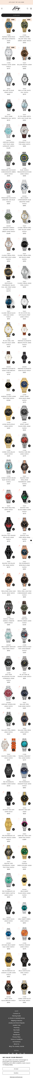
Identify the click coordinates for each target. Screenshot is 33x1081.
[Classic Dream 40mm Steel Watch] (24, 272)
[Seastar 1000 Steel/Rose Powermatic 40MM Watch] (24, 466)
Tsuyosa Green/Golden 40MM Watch (24, 865)
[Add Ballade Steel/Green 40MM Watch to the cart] (13, 724)
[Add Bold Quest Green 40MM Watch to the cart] (29, 913)
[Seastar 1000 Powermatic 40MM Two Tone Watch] (8, 852)
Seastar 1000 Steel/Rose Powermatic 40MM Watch (24, 481)
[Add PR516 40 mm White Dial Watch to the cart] (29, 84)
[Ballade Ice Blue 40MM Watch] (8, 79)
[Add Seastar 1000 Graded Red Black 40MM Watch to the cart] (13, 529)
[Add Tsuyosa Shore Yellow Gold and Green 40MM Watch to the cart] (29, 30)
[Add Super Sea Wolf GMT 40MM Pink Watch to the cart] (29, 829)
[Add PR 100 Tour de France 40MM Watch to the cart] (29, 668)
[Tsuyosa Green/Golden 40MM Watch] (24, 852)
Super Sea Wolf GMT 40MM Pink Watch (24, 836)
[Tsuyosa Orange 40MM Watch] (24, 933)
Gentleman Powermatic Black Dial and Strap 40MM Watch (9, 286)
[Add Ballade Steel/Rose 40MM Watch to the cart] (29, 724)
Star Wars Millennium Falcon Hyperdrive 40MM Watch (8, 677)
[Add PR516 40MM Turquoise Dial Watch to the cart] (13, 110)
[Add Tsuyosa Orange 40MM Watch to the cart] (29, 938)
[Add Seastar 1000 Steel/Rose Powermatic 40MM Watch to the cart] (29, 471)
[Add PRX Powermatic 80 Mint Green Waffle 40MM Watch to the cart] (13, 885)
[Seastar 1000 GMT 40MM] (24, 798)
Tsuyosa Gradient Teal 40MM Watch (24, 757)
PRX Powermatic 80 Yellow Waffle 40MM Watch (8, 837)
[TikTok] (24, 1053)
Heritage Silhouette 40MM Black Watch (24, 369)
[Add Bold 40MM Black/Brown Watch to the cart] (13, 992)
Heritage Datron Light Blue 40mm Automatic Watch (8, 144)
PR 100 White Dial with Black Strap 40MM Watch (24, 315)
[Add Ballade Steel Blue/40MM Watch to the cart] (29, 698)
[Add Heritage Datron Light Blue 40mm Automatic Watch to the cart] (13, 136)
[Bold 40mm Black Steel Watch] (24, 959)
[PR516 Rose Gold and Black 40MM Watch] (8, 580)
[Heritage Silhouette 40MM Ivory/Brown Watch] (8, 357)
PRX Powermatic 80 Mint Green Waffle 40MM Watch (8, 893)
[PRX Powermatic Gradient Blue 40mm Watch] (24, 770)
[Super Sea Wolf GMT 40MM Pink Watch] (24, 824)
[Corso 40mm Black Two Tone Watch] (24, 987)
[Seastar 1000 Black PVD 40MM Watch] (8, 552)
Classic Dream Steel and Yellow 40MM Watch (24, 229)
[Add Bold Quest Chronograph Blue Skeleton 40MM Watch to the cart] (29, 191)
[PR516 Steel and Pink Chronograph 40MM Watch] (24, 580)
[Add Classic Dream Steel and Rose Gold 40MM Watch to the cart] (13, 249)
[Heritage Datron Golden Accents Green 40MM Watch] (8, 216)
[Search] (27, 8)
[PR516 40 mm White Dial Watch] (24, 79)
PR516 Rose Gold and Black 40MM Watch (8, 592)
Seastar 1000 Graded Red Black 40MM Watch (9, 537)
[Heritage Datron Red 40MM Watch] (8, 693)
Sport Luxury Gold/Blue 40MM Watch (24, 398)
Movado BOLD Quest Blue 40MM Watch (8, 946)
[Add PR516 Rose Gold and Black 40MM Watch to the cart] (13, 585)
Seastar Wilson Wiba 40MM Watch (8, 757)
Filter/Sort (16, 15)
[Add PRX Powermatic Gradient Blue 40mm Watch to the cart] (29, 775)
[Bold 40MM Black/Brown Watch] (8, 987)
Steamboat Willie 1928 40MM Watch (24, 143)
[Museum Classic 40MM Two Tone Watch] (8, 385)
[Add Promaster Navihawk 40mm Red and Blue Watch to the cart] (13, 191)
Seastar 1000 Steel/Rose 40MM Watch (24, 537)
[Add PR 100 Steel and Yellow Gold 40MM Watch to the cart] (13, 334)
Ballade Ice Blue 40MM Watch (8, 91)
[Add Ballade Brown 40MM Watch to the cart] (29, 58)
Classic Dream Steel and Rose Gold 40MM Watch (8, 257)
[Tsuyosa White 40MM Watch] (8, 53)
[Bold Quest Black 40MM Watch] (8, 907)
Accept (16, 1069)
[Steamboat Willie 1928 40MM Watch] (24, 131)
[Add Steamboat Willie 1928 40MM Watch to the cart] (29, 136)
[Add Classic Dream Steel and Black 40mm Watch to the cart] (29, 249)
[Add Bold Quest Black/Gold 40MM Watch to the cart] (29, 885)
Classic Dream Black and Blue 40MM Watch (8, 315)
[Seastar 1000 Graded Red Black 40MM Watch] (8, 524)
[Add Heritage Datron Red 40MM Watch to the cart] (13, 698)
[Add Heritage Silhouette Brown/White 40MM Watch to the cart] (29, 334)
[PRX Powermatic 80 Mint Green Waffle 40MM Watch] (8, 880)
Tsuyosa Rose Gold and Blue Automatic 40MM (8, 39)
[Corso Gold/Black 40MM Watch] (8, 441)
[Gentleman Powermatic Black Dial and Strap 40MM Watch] (8, 272)
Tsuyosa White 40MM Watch (8, 65)
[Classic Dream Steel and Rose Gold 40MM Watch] (8, 244)
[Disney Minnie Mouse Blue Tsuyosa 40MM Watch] (8, 466)
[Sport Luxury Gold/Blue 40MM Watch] (24, 385)
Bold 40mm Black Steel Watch (24, 972)
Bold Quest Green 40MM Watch (24, 920)
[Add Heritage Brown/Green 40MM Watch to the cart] (29, 612)
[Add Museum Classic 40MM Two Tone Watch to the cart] (13, 390)
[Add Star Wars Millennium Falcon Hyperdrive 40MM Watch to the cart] (13, 668)
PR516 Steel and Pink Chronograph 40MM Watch (24, 593)
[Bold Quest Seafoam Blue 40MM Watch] (8, 635)
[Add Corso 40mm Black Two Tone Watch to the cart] (29, 992)
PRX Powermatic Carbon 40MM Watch (9, 783)
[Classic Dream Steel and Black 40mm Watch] (24, 244)
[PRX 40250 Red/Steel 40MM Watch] (8, 496)
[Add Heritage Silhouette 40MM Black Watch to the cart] (29, 362)
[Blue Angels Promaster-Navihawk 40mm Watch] (24, 158)
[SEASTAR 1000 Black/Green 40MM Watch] (24, 496)
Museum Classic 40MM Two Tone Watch (8, 397)
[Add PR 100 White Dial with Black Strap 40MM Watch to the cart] (29, 306)
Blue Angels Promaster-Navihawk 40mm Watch (24, 172)
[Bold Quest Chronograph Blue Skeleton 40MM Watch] (24, 186)
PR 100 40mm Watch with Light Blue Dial (24, 117)
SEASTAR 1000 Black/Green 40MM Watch (24, 509)
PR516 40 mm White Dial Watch (24, 91)
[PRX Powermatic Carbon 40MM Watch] (8, 770)
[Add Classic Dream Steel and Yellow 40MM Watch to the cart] (29, 221)
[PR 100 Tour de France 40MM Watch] (24, 663)
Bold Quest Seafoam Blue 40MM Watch (9, 648)
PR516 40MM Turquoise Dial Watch (8, 117)
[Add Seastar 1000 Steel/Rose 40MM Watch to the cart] (29, 529)
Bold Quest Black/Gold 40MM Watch (24, 893)
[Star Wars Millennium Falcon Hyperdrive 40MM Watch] (8, 663)
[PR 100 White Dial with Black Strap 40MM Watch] (24, 301)
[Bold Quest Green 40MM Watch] (24, 907)
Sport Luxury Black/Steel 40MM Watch (24, 426)
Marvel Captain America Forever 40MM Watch (8, 621)
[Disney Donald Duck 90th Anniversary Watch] (24, 635)
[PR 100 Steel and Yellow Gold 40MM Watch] (8, 329)
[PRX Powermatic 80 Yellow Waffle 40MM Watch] (8, 824)
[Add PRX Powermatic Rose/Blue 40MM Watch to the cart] (29, 557)
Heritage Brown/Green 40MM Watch (24, 621)
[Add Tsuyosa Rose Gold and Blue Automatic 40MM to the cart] (13, 30)
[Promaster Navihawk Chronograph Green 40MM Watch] (8, 158)
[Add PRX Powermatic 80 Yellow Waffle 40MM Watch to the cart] (13, 829)
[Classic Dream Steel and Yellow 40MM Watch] (24, 216)
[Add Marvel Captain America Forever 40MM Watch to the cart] (13, 612)
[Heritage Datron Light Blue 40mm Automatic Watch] (8, 131)
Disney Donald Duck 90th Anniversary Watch (24, 649)
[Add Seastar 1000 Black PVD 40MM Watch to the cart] (13, 557)
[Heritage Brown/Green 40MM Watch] (24, 607)
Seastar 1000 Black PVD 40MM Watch (8, 564)
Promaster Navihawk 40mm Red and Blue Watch (8, 200)
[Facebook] (9, 1053)
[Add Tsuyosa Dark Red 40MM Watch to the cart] (29, 446)
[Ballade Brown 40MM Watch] (24, 53)
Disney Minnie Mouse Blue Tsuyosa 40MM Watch (9, 480)
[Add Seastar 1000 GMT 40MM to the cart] (29, 803)
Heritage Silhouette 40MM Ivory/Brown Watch (8, 370)
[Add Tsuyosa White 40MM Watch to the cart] (13, 58)
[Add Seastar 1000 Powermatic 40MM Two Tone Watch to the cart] (13, 857)
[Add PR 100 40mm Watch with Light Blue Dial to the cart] (29, 110)
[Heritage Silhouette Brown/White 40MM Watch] (24, 329)
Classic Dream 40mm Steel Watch (24, 284)
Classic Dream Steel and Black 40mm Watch (24, 257)
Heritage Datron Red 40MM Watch (9, 705)
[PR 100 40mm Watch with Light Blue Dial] (24, 105)
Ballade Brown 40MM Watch (24, 65)
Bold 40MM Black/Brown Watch (9, 999)
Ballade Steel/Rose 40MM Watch (24, 731)
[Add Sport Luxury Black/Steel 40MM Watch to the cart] (29, 418)
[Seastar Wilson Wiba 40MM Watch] (8, 744)
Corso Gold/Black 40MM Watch (8, 453)
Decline (16, 1073)
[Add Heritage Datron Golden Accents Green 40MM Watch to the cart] (13, 221)
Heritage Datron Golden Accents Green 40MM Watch (8, 229)
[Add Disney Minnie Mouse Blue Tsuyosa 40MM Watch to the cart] (13, 471)
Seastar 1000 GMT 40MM (24, 811)
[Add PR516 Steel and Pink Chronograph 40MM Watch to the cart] (29, 585)
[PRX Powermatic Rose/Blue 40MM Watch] (24, 552)
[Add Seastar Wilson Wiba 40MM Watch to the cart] (13, 750)
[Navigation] (2, 8)
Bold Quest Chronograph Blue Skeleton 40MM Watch (24, 201)
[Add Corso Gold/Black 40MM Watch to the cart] (13, 446)
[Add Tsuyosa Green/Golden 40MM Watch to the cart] (29, 857)
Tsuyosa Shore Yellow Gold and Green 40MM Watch (24, 39)
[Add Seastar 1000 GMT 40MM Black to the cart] (13, 803)
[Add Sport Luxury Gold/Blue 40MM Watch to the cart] (29, 390)
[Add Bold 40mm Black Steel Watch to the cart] (29, 964)
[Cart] (31, 8)
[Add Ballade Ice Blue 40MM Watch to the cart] (13, 84)
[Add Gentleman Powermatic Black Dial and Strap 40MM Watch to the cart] (13, 277)
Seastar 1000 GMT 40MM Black (8, 811)
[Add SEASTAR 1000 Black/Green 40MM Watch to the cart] (29, 501)
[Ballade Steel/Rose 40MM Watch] (24, 719)
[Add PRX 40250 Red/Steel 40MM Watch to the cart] (13, 501)
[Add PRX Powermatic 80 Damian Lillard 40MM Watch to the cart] (13, 964)
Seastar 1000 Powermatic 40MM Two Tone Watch (8, 865)
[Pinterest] (16, 1053)
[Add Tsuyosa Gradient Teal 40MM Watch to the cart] (29, 750)
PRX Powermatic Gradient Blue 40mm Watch (24, 784)
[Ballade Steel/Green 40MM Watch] (8, 719)
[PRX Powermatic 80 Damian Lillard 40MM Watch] (8, 959)
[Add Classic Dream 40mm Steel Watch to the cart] (29, 277)
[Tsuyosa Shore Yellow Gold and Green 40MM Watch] (24, 25)
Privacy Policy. (9, 1064)
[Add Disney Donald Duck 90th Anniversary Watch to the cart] (29, 640)
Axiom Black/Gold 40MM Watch (8, 425)
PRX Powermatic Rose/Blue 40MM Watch (24, 565)
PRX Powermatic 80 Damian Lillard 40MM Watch (8, 973)
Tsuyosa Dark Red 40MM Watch (24, 453)
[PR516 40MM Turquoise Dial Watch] (8, 105)
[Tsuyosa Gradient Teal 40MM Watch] (24, 744)
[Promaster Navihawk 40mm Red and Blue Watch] (8, 186)
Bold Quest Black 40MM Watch (8, 920)
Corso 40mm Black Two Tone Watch (24, 999)
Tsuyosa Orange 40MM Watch (24, 946)
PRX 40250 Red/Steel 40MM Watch (8, 509)
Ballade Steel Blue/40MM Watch (24, 705)
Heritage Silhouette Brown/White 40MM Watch (24, 343)
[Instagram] (12, 1053)
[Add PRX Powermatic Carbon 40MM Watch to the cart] (13, 775)
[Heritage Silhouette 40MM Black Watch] (24, 357)
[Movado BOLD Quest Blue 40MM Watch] (8, 933)
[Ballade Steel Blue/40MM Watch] (24, 693)
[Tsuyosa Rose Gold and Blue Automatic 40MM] (8, 25)
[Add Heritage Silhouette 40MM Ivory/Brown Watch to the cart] (13, 362)
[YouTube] (20, 1053)
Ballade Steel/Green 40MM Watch (8, 731)
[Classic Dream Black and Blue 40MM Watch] (8, 301)
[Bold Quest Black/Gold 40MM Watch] (24, 880)
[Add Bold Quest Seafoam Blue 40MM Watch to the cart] (13, 640)
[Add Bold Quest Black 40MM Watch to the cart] (13, 913)
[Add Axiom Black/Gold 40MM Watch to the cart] (13, 418)
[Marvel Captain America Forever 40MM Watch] (8, 607)
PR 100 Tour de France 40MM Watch (24, 675)
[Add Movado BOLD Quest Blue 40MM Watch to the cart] (13, 938)
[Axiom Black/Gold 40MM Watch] (8, 413)
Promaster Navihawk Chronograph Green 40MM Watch (8, 172)
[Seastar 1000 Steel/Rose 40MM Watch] (24, 524)
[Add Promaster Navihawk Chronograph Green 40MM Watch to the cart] (13, 163)
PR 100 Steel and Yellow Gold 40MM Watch (8, 343)
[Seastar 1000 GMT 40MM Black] (8, 798)
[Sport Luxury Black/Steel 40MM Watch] (24, 413)
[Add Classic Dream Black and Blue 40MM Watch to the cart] (13, 306)
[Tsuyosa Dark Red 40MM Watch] (24, 441)
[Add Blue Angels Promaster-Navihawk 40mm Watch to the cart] (29, 163)
